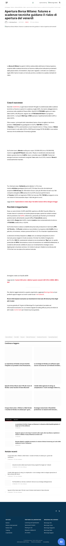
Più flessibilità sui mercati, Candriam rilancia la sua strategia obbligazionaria (32, 482)
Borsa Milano (9, 337)
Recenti (16, 419)
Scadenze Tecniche (42, 337)
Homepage (7, 7)
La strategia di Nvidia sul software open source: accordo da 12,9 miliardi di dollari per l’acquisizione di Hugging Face (47, 364)
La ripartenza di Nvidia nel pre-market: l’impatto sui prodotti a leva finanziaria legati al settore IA (17, 364)
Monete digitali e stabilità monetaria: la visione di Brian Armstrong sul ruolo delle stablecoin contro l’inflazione (38, 442)
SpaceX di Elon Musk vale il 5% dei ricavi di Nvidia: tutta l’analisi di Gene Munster (18, 386)
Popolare (9, 419)
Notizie (12, 7)
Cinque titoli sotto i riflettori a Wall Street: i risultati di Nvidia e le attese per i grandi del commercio (18, 409)
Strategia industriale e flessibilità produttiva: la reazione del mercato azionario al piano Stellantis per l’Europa (47, 409)
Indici (24, 7)
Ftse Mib (16, 337)
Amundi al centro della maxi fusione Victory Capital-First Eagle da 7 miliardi (31, 465)
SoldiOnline (16, 107)
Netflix (22, 216)
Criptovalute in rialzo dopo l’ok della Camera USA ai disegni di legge (36, 202)
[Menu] (7, 2)
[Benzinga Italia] (33, 2)
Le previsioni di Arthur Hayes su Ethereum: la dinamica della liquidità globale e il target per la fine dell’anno (37, 425)
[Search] (59, 2)
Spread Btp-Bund (53, 337)
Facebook (41, 294)
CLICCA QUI (17, 310)
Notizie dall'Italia (18, 7)
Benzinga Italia (48, 292)
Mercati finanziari (30, 337)
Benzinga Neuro (13, 22)
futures (22, 337)
